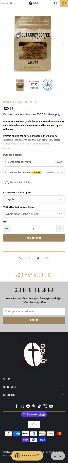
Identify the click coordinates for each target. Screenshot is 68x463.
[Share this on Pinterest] (37, 258)
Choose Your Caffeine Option (17, 192)
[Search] (56, 3)
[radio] (7, 162)
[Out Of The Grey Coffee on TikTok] (39, 407)
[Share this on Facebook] (29, 258)
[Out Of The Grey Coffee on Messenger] (28, 407)
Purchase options (13, 154)
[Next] (62, 43)
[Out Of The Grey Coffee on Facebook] (16, 407)
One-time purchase (20, 161)
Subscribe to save (25, 172)
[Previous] (5, 43)
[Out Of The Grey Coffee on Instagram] (22, 407)
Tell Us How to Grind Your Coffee (18, 207)
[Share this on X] (20, 258)
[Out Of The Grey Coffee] (34, 3)
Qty (5, 222)
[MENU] (1, 3)
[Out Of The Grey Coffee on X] (45, 407)
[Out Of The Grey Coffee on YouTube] (51, 407)
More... (7, 148)
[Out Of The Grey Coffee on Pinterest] (33, 407)
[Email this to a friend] (46, 258)
